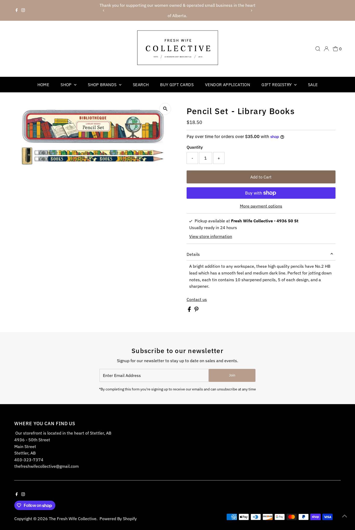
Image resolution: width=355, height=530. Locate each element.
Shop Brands (103, 84)
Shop (67, 84)
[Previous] (104, 10)
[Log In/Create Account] (326, 48)
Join (232, 375)
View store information (210, 236)
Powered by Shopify (118, 518)
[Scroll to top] (344, 516)
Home (43, 84)
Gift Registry (277, 84)
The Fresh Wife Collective (72, 518)
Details (193, 254)
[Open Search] (317, 48)
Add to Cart (261, 177)
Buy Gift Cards (177, 84)
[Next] (251, 10)
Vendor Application (227, 84)
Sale (313, 84)
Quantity (195, 147)
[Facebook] (16, 10)
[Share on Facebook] (190, 310)
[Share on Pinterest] (196, 310)
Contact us (197, 299)
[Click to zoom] (165, 109)
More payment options (261, 206)
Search (141, 84)
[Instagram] (23, 10)
